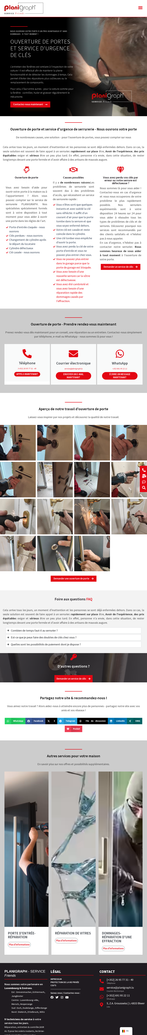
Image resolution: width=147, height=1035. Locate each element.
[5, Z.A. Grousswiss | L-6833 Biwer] (101, 1005)
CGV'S (53, 985)
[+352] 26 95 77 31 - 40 (120, 979)
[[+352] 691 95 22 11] (101, 997)
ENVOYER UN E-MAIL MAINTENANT (73, 376)
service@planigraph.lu (120, 987)
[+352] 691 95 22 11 (118, 995)
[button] (15, 721)
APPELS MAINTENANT (27, 374)
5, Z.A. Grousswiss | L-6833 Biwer (126, 1003)
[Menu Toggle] (140, 7)
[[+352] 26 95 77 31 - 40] (101, 981)
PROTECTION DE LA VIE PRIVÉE (65, 982)
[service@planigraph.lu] (101, 989)
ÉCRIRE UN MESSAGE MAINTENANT (119, 376)
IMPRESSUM (56, 979)
